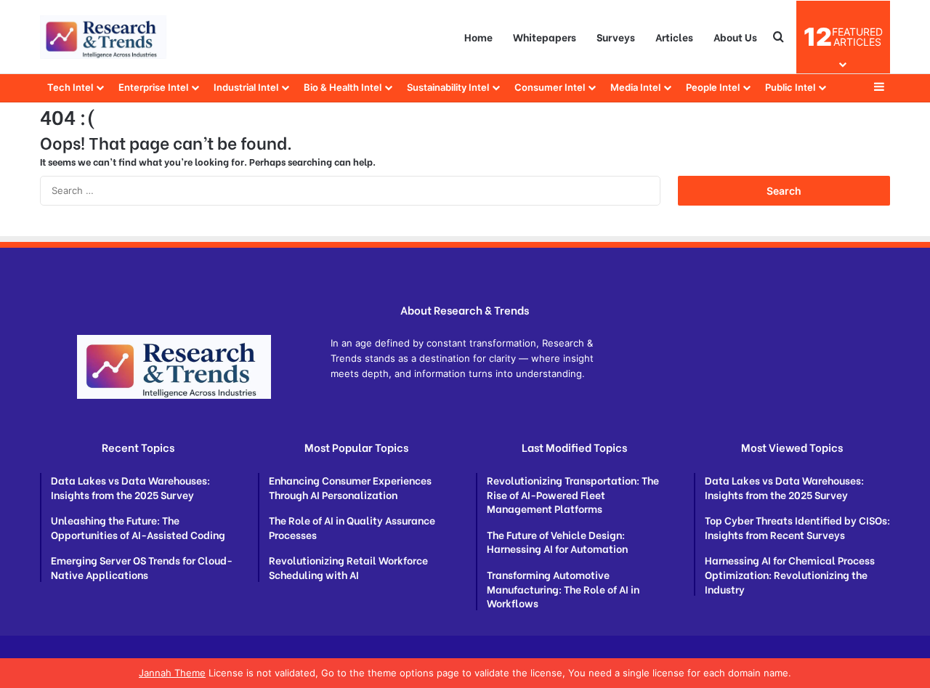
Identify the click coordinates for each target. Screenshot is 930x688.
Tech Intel (70, 87)
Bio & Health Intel (342, 87)
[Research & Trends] (103, 37)
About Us (735, 36)
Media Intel (635, 87)
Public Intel (790, 87)
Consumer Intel (549, 87)
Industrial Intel (246, 87)
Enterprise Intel (153, 87)
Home (478, 36)
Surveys (616, 36)
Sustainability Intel (448, 87)
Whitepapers (544, 36)
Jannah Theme (172, 673)
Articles (674, 36)
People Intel (713, 87)
